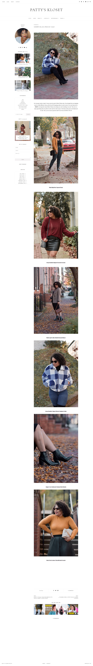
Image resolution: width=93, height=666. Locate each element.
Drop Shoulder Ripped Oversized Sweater (56, 262)
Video (34, 18)
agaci (22, 109)
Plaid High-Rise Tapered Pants (56, 187)
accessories (23, 103)
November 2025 (22, 183)
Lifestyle (46, 18)
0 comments (70, 590)
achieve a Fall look (23, 105)
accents (23, 102)
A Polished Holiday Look (23, 77)
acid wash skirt (23, 107)
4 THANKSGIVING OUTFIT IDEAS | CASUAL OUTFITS (68, 597)
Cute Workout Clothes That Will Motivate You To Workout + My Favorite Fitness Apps (23, 64)
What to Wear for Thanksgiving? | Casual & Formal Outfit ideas (23, 137)
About (12, 1)
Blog (8, 1)
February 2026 (23, 180)
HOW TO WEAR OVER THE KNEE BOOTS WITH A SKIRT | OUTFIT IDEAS (43, 597)
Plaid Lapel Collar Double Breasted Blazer (56, 337)
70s (23, 99)
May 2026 (22, 176)
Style (30, 18)
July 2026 (22, 173)
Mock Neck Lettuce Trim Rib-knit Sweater (56, 560)
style (42, 590)
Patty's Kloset (46, 10)
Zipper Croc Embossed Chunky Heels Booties (56, 486)
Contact (18, 1)
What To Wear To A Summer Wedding (23, 90)
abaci (23, 100)
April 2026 (23, 177)
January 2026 (22, 181)
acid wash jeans (23, 106)
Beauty (39, 18)
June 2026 (23, 174)
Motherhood (54, 18)
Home (3, 1)
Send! (23, 159)
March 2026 (22, 179)
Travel (61, 18)
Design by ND (88, 663)
